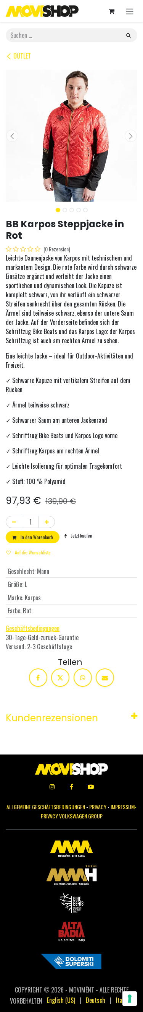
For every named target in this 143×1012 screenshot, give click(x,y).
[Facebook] (38, 677)
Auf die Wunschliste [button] (32, 552)
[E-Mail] (105, 677)
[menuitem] (61, 1000)
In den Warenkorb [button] (36, 537)
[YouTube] (90, 786)
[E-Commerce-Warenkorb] (111, 11)
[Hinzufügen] (47, 522)
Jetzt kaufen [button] (81, 535)
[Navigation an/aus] (129, 11)
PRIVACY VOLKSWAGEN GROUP (72, 816)
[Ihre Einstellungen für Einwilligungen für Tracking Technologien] (129, 998)
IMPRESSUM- (124, 807)
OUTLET (22, 55)
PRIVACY (97, 807)
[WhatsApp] (83, 677)
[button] (12, 136)
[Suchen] (128, 35)
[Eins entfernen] (14, 522)
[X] (60, 677)
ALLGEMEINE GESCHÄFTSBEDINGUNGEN (45, 807)
